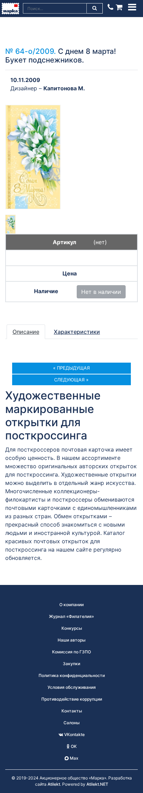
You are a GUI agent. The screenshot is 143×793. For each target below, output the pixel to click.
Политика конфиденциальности (72, 675)
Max (73, 758)
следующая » (71, 379)
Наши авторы (71, 640)
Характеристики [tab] (77, 331)
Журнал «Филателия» (71, 616)
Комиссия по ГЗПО (71, 651)
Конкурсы (71, 628)
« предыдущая (71, 368)
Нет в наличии (101, 291)
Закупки (71, 663)
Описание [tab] (25, 331)
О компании (71, 604)
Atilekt (54, 784)
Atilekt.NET (97, 784)
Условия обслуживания (72, 687)
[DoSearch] (95, 8)
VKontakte (74, 734)
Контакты (71, 710)
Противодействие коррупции (71, 699)
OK (73, 746)
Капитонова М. (64, 88)
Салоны (71, 722)
